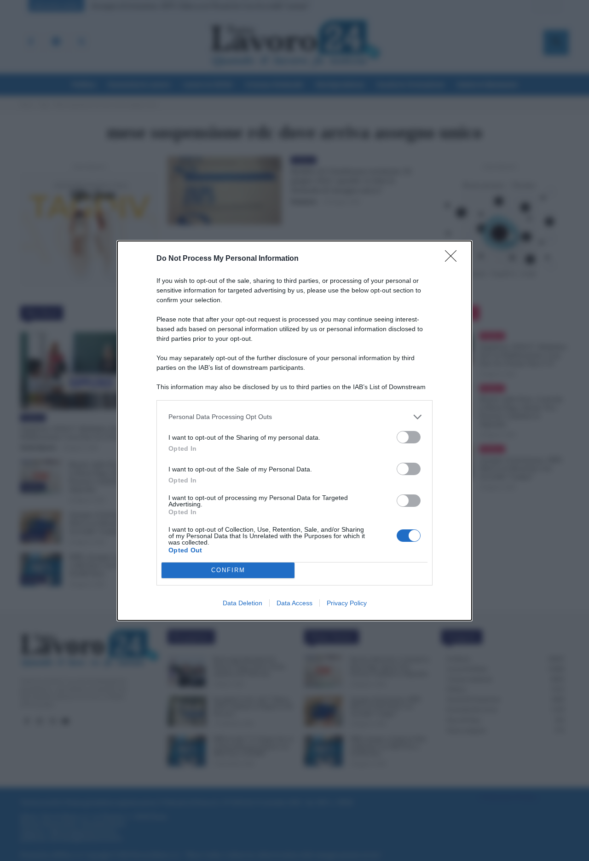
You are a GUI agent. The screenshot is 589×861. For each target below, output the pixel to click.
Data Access (294, 603)
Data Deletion (242, 603)
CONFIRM (228, 570)
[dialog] (294, 430)
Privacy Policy (347, 603)
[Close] (453, 259)
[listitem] (294, 417)
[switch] (409, 437)
